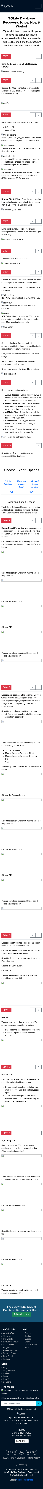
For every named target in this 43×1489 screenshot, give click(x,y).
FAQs (27, 1348)
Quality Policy (21, 1465)
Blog (5, 1368)
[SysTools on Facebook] (8, 1452)
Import (5, 1376)
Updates (6, 1373)
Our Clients (8, 1339)
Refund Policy (33, 1458)
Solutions (7, 1382)
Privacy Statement (17, 1458)
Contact (28, 1336)
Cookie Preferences (24, 1480)
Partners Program (10, 1353)
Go (39, 1403)
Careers (28, 1333)
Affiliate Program (10, 1350)
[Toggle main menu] (38, 6)
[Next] (39, 56)
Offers (27, 1342)
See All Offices (21, 1441)
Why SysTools (9, 1333)
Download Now (23, 1314)
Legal (12, 1480)
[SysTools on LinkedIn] (21, 1452)
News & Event (31, 1345)
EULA (5, 1458)
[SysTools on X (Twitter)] (14, 1452)
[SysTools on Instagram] (34, 1452)
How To (6, 1379)
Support (28, 1339)
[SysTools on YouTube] (28, 1452)
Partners (6, 1359)
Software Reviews (11, 1342)
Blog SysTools (9, 1370)
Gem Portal (8, 1356)
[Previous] (33, 80)
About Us (7, 1336)
